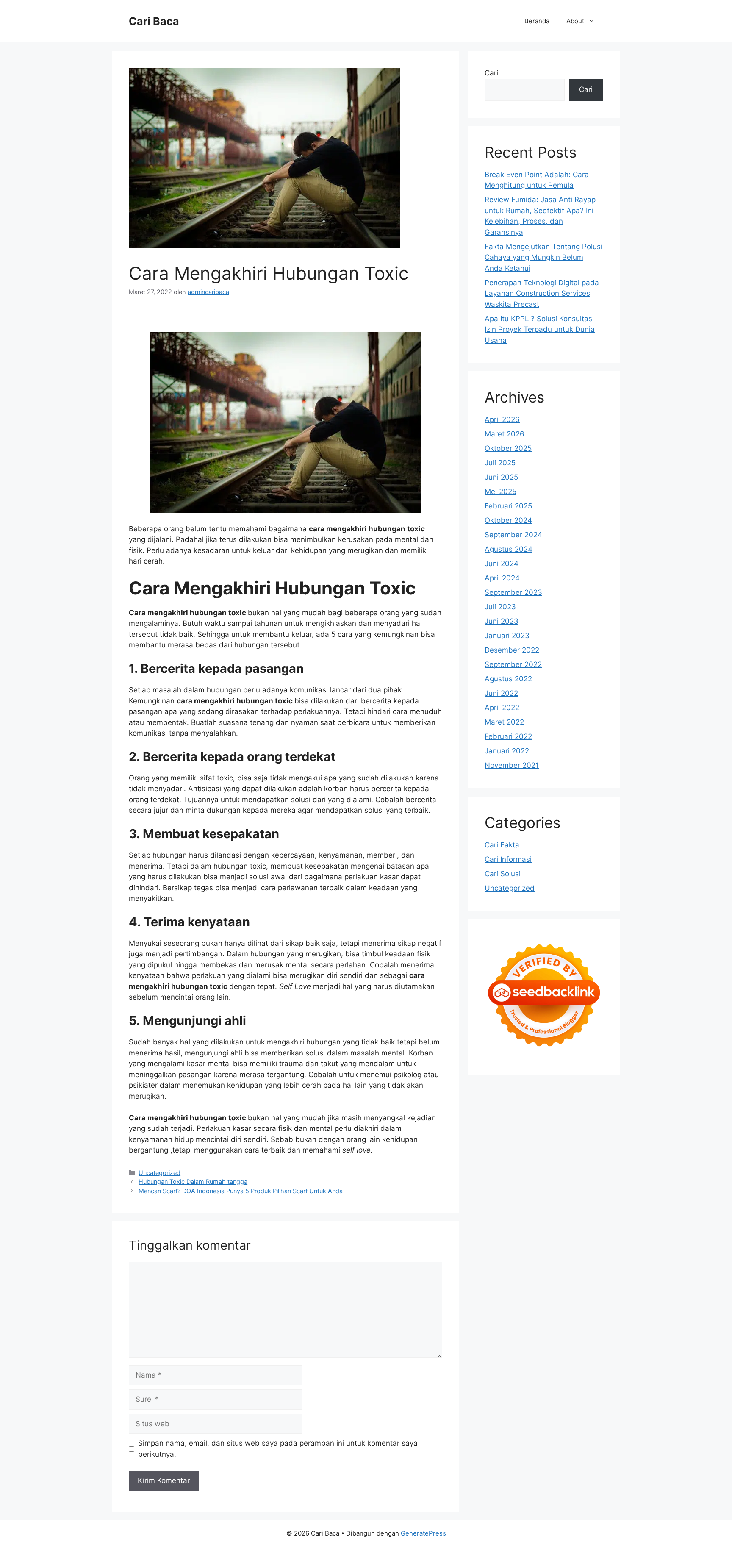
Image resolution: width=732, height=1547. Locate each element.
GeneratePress (423, 1533)
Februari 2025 (508, 506)
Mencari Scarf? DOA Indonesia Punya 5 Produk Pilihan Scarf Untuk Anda (241, 1190)
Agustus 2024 (508, 549)
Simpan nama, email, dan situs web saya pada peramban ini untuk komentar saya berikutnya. (278, 1448)
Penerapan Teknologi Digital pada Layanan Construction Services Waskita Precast (542, 293)
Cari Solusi (503, 873)
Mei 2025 (500, 491)
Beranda (536, 21)
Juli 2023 (500, 607)
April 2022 (502, 707)
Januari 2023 (507, 635)
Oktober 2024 (508, 520)
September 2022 (513, 664)
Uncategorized (159, 1172)
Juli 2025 (500, 462)
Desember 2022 (512, 650)
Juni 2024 (501, 563)
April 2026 (502, 419)
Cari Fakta (502, 845)
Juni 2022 (501, 693)
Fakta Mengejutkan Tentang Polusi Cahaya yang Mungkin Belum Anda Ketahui (543, 257)
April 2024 (502, 578)
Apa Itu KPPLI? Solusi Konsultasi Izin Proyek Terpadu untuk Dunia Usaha (540, 329)
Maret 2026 (504, 434)
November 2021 (512, 765)
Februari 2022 (508, 736)
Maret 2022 (504, 722)
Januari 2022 (507, 751)
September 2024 (513, 534)
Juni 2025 (501, 477)
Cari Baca (154, 21)
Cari (491, 73)
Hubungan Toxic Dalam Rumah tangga (193, 1181)
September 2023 (513, 592)
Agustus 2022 (508, 679)
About (575, 21)
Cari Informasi (508, 859)
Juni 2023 (501, 621)
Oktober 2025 (508, 448)
